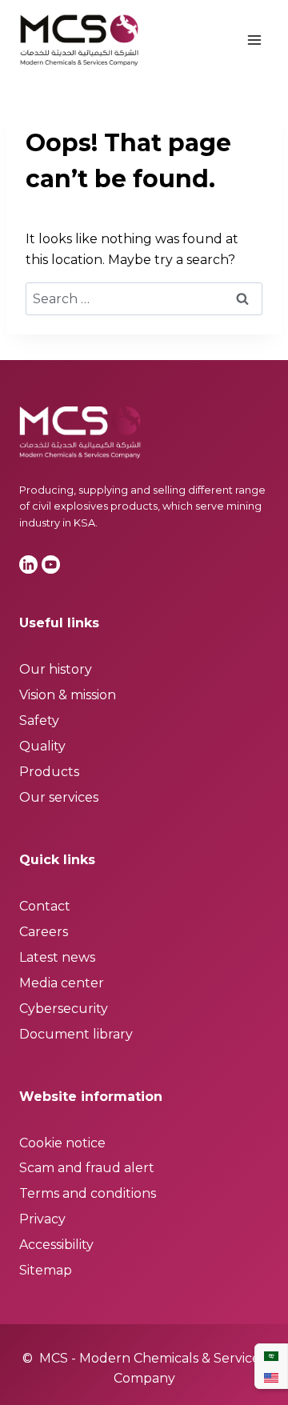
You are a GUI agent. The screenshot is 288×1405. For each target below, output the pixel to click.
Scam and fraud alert (86, 1167)
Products (49, 771)
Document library (76, 1034)
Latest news (57, 957)
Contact (44, 906)
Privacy (42, 1219)
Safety (39, 720)
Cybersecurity (63, 1008)
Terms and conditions (87, 1193)
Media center (61, 983)
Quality (42, 746)
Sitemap (45, 1270)
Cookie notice (62, 1143)
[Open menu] (254, 39)
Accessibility (56, 1244)
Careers (43, 931)
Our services (58, 797)
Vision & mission (67, 694)
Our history (55, 669)
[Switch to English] (271, 1377)
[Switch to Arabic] (271, 1356)
